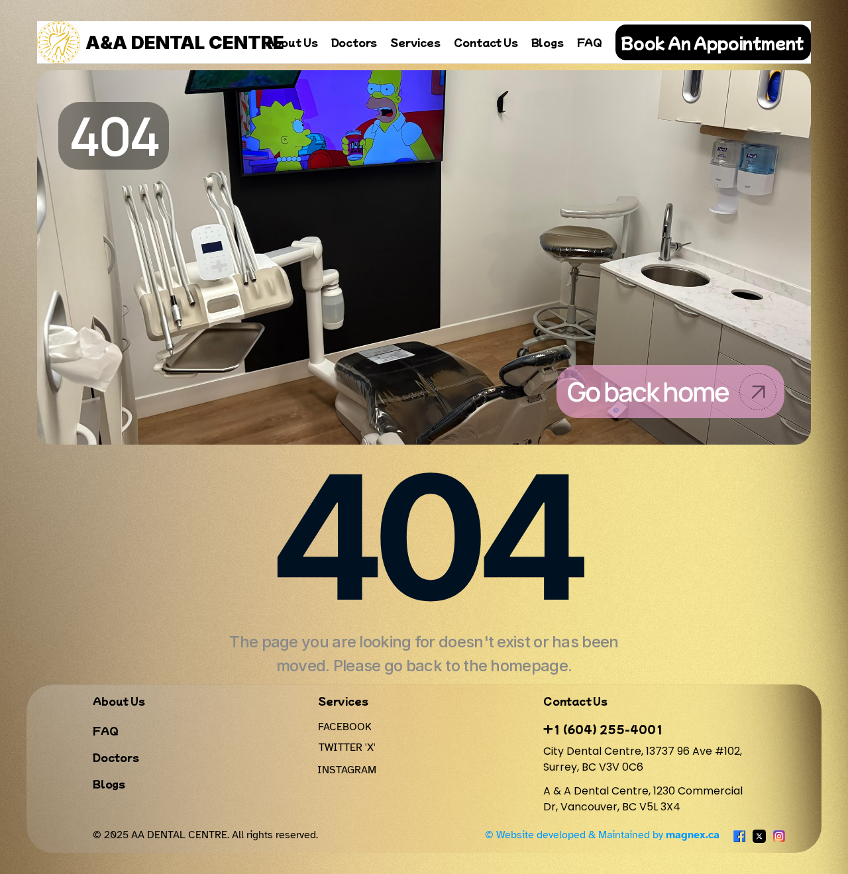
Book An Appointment (712, 42)
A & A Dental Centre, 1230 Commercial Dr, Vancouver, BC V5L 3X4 (644, 798)
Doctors (354, 42)
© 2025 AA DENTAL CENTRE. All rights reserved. (205, 835)
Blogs (547, 42)
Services (415, 42)
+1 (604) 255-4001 (603, 729)
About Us (292, 42)
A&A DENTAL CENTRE (184, 42)
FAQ (589, 42)
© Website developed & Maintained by (602, 835)
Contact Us (486, 42)
